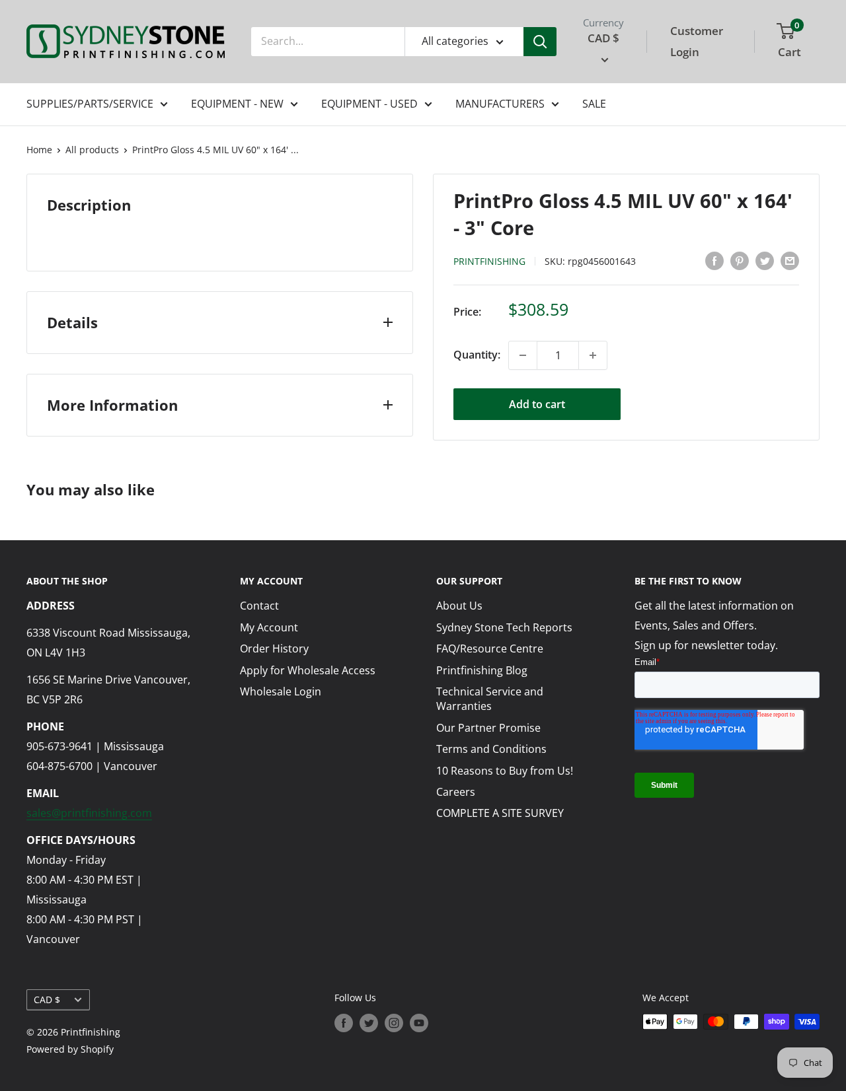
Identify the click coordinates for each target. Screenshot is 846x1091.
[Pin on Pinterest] (739, 260)
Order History (274, 648)
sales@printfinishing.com (89, 813)
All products (92, 149)
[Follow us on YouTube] (419, 1023)
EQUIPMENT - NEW (237, 103)
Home (39, 149)
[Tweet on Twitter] (764, 260)
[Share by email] (790, 260)
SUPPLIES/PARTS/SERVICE (89, 103)
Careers (455, 792)
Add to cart (537, 404)
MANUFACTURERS (500, 103)
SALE (594, 103)
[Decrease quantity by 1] (523, 355)
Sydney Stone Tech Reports (504, 627)
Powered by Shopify (70, 1049)
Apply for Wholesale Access (307, 670)
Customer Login (696, 41)
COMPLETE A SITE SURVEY (500, 813)
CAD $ (47, 999)
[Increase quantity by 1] (593, 355)
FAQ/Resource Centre (489, 648)
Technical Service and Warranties (489, 698)
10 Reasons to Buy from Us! (504, 770)
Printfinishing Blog (481, 670)
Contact (259, 605)
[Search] (540, 41)
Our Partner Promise (488, 728)
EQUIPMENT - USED (369, 103)
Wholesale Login (280, 691)
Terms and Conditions (491, 749)
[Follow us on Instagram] (394, 1023)
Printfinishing (489, 261)
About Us (459, 605)
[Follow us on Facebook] (343, 1023)
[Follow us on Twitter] (369, 1023)
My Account (269, 627)
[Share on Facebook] (714, 260)
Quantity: (476, 354)
